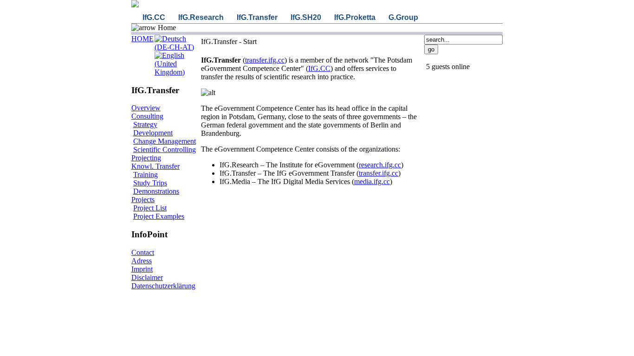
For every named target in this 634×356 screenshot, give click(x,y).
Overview (146, 108)
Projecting (146, 158)
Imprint (142, 269)
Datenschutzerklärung (163, 286)
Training (145, 174)
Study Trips (150, 183)
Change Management (164, 141)
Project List (150, 208)
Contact (142, 252)
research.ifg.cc (380, 165)
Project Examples (158, 216)
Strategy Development (153, 129)
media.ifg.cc (372, 181)
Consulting (147, 116)
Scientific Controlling (164, 149)
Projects (143, 199)
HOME (142, 39)
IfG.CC (319, 68)
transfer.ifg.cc (265, 60)
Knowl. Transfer (155, 166)
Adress (141, 261)
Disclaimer (147, 277)
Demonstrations (156, 191)
